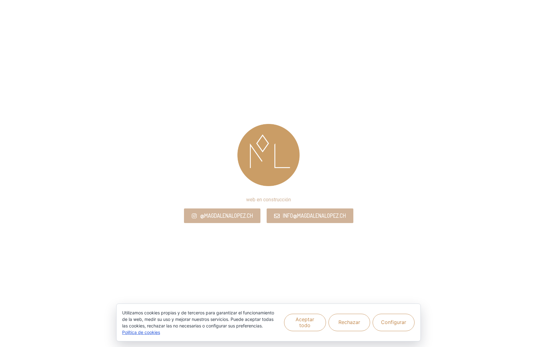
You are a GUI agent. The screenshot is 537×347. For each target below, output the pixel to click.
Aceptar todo (305, 322)
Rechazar (349, 322)
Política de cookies (141, 332)
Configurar (393, 322)
